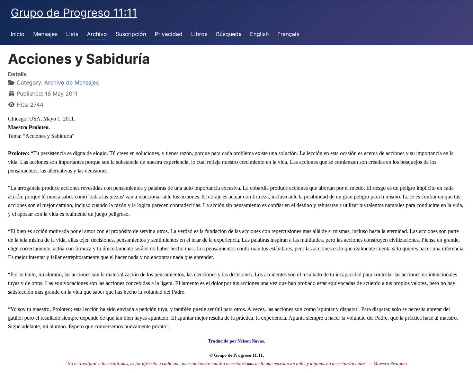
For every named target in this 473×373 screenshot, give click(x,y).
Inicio (18, 33)
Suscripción (131, 33)
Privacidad (168, 33)
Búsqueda (229, 33)
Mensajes (45, 33)
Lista (72, 33)
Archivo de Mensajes (71, 82)
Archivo (97, 33)
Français (288, 33)
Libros (199, 33)
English (259, 33)
